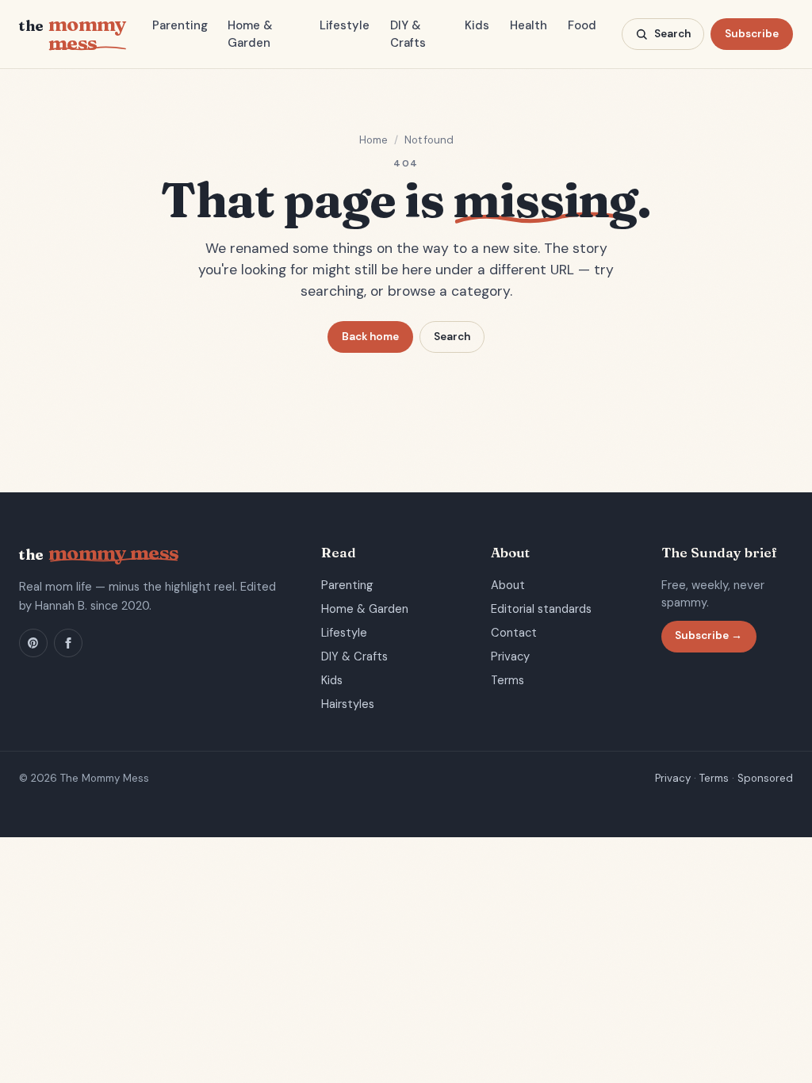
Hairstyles (347, 704)
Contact (514, 633)
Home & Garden (250, 34)
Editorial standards (541, 609)
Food (582, 25)
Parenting (180, 25)
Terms (507, 680)
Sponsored (765, 778)
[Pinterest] (33, 643)
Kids (477, 25)
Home (373, 140)
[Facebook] (68, 643)
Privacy (510, 656)
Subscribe (752, 33)
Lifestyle (345, 25)
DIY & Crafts (408, 34)
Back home (370, 336)
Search (452, 336)
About (508, 585)
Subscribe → (708, 635)
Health (528, 25)
